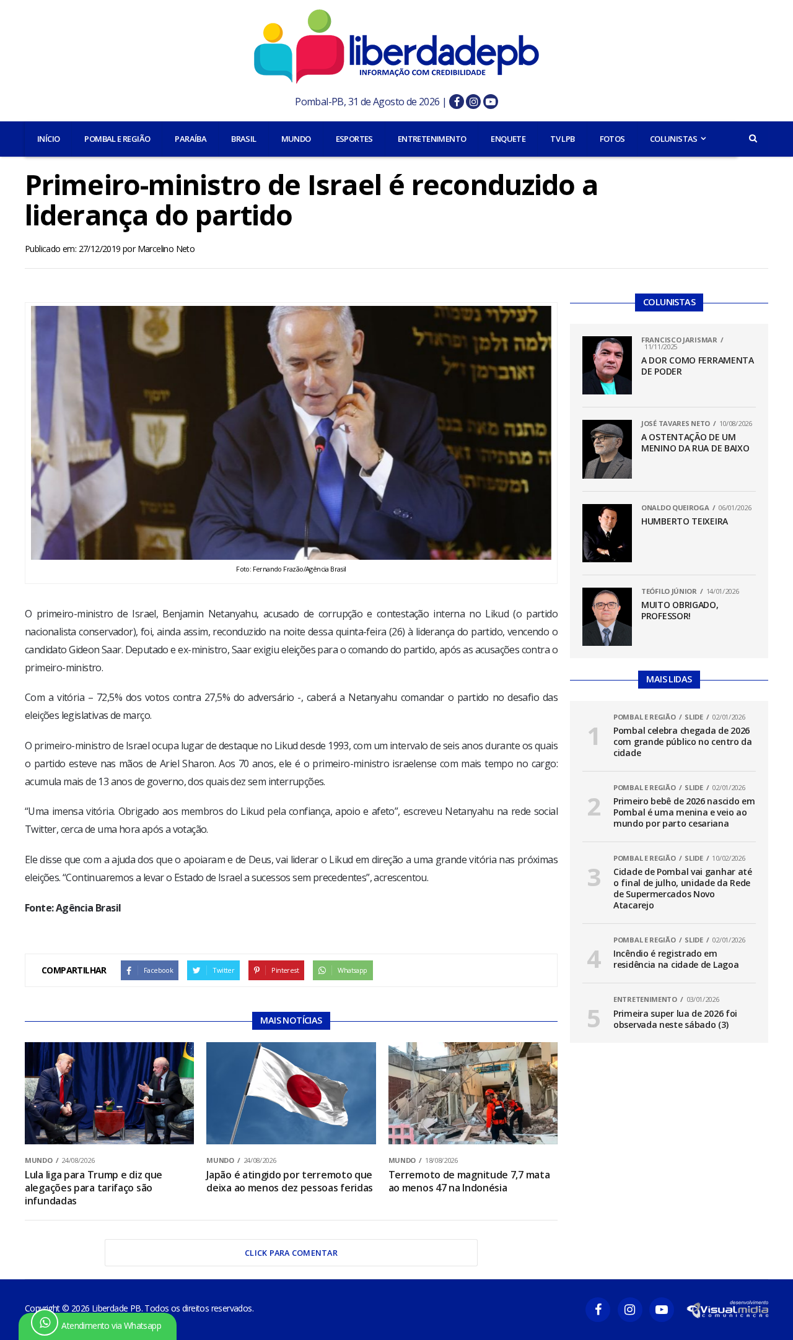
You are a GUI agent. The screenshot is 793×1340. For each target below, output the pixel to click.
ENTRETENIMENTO (432, 138)
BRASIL (243, 138)
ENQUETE (508, 138)
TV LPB (562, 138)
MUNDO (296, 138)
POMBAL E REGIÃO (117, 138)
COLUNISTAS (674, 138)
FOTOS (612, 138)
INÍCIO (48, 138)
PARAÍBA (190, 138)
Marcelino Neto (166, 249)
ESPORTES (354, 138)
